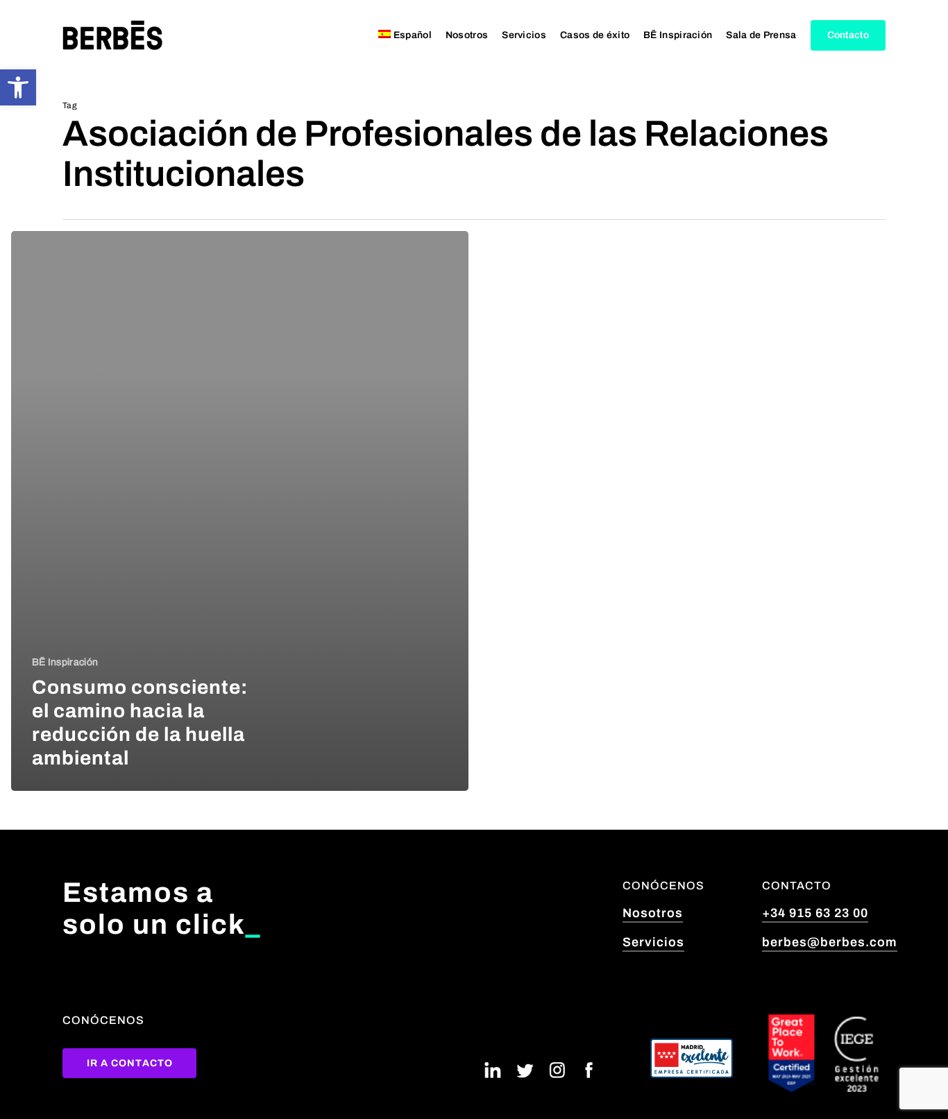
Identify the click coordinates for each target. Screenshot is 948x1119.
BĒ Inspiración (65, 662)
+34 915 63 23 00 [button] (815, 913)
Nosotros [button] (653, 913)
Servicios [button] (653, 942)
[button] (18, 87)
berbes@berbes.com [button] (829, 942)
